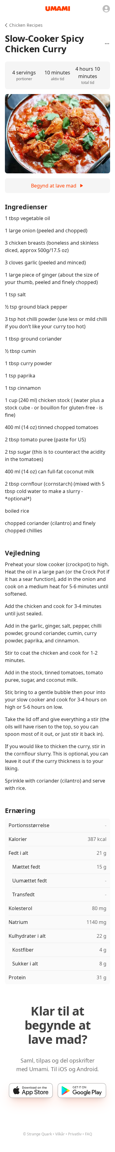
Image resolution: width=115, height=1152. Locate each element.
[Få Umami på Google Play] (82, 1090)
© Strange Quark (37, 1134)
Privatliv (75, 1134)
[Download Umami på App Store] (31, 1090)
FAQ (88, 1134)
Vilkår (60, 1134)
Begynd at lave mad (53, 185)
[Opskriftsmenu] (107, 43)
